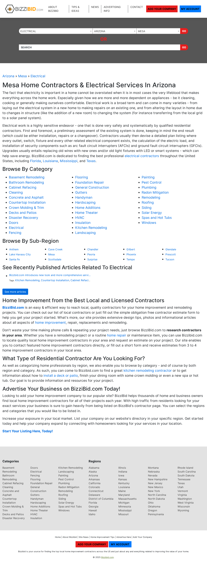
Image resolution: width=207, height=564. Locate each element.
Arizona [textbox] (99, 31)
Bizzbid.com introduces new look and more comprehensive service (50, 275)
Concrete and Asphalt (26, 197)
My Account (190, 9)
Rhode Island (185, 467)
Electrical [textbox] (28, 31)
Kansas (122, 479)
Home (58, 537)
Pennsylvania (156, 514)
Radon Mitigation (155, 192)
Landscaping (85, 233)
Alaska (93, 471)
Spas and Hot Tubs (157, 218)
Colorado (94, 487)
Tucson (169, 259)
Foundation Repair (89, 182)
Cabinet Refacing (22, 187)
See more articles (15, 291)
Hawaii (93, 510)
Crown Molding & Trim (26, 208)
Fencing (15, 233)
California (94, 483)
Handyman (83, 197)
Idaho (92, 514)
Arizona (8, 76)
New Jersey (155, 483)
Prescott (170, 254)
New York (154, 491)
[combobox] (56, 31)
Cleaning (16, 192)
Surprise (92, 259)
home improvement (50, 322)
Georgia (93, 506)
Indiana (122, 471)
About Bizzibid (53, 8)
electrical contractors (142, 156)
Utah (180, 487)
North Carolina (157, 494)
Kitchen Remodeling (91, 228)
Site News (84, 537)
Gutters (81, 192)
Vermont (183, 491)
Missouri (123, 514)
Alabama (94, 467)
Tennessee (184, 479)
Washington (185, 498)
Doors (13, 223)
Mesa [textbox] (141, 31)
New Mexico (155, 487)
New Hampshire (157, 479)
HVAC (79, 218)
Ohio (151, 502)
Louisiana (50, 161)
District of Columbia (101, 498)
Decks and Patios (23, 213)
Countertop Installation (27, 202)
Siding (147, 208)
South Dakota (186, 475)
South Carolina (187, 471)
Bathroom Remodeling (26, 182)
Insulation (83, 223)
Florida (35, 161)
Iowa (121, 475)
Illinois (122, 467)
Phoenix (131, 254)
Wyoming (183, 510)
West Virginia (186, 502)
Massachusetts (127, 498)
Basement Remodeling (26, 177)
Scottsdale (54, 259)
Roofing (148, 202)
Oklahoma (154, 506)
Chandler (92, 249)
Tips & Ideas (75, 8)
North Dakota (156, 498)
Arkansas (94, 479)
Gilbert (130, 249)
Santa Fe (14, 259)
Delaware (94, 494)
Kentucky (124, 483)
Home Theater (86, 213)
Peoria (91, 254)
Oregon (152, 510)
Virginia (182, 494)
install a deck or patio (61, 375)
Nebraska (154, 471)
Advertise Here (123, 537)
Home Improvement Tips (102, 537)
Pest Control (151, 182)
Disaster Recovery (23, 218)
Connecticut (96, 491)
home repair (116, 335)
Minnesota (124, 506)
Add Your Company (162, 9)
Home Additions (87, 208)
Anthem (14, 249)
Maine (122, 491)
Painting (148, 177)
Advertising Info (112, 8)
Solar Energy (152, 213)
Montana (153, 467)
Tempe (130, 259)
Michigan (123, 502)
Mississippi (68, 161)
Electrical (38, 76)
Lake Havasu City (20, 254)
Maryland (124, 494)
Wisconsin (184, 506)
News (95, 7)
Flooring (81, 177)
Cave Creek (55, 249)
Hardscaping (85, 202)
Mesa (22, 76)
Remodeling (151, 197)
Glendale (170, 249)
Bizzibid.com (107, 557)
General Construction (92, 187)
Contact (136, 7)
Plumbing (149, 187)
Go (184, 31)
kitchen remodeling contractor (148, 370)
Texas (91, 161)
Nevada (152, 475)
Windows (149, 223)
